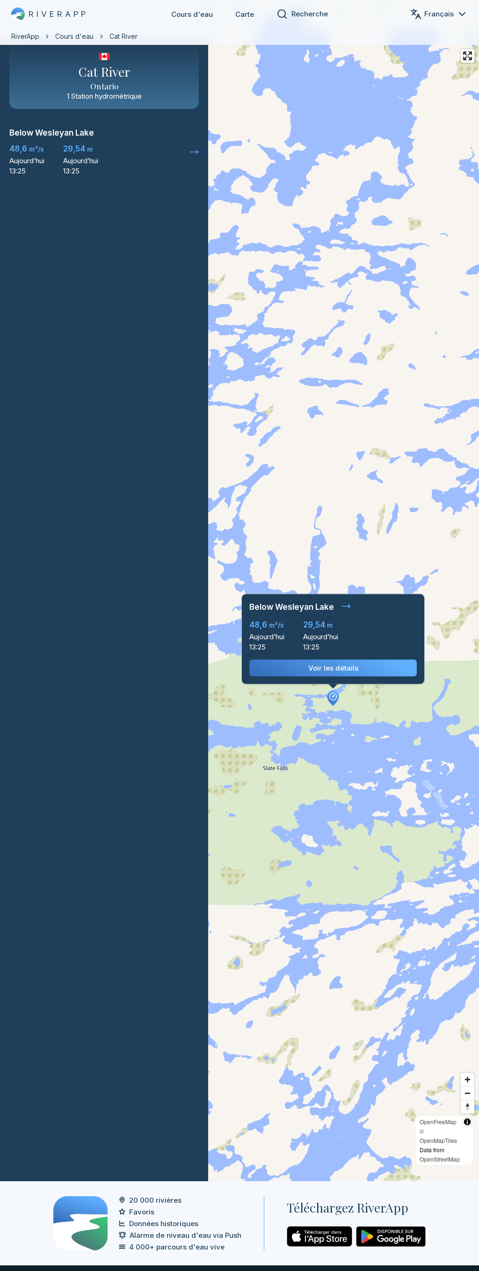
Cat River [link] (123, 36)
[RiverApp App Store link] (319, 1236)
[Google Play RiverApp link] (391, 1236)
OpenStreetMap (440, 1159)
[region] (239, 590)
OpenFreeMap (438, 1122)
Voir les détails (333, 668)
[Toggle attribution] (467, 1121)
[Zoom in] (467, 1079)
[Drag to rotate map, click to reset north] (467, 1106)
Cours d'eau (192, 14)
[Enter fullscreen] (467, 56)
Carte (244, 14)
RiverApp (25, 36)
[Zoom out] (467, 1093)
